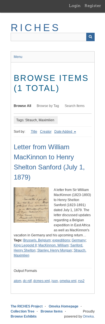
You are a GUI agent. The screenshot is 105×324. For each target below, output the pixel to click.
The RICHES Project (27, 306)
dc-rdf (27, 281)
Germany (79, 240)
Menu (18, 57)
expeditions (61, 240)
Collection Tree (22, 311)
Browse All (22, 106)
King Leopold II (25, 245)
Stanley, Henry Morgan (54, 250)
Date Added (63, 132)
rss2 (81, 281)
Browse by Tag (48, 106)
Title (34, 132)
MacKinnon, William (53, 245)
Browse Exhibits (24, 316)
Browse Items (52, 311)
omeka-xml (68, 281)
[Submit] (90, 37)
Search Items (75, 106)
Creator (46, 132)
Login (75, 5)
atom (17, 281)
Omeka (88, 316)
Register (93, 5)
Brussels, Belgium (37, 240)
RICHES (36, 27)
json (55, 281)
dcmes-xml (41, 281)
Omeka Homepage (63, 306)
